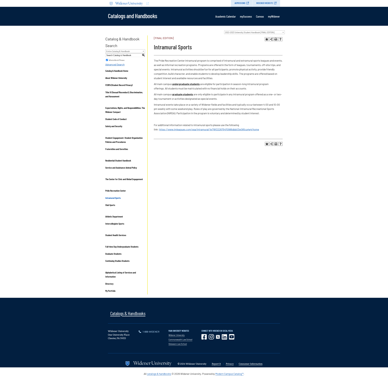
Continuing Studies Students (117, 260)
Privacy (230, 364)
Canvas (260, 16)
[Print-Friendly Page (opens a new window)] (276, 39)
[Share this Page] (271, 39)
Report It (216, 364)
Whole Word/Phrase (116, 60)
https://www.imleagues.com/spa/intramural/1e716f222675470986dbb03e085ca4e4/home (209, 129)
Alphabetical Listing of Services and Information (120, 274)
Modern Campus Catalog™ (229, 373)
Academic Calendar (225, 16)
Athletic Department (114, 216)
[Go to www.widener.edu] (151, 3)
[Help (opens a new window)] (280, 39)
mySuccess (246, 16)
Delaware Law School (178, 344)
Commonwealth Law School (180, 339)
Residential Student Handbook (118, 160)
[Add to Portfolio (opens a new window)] (267, 39)
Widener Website (264, 3)
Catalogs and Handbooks (132, 15)
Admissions (240, 3)
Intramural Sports (113, 197)
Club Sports (110, 205)
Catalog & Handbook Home (116, 70)
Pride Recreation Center (115, 190)
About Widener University (116, 77)
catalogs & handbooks (159, 373)
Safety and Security (113, 126)
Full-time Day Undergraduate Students (121, 246)
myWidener (274, 16)
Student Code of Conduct (116, 119)
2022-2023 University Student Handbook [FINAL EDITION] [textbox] (249, 32)
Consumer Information (251, 364)
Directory (109, 283)
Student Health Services (115, 235)
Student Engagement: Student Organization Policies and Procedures (124, 139)
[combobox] (254, 32)
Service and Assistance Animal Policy (121, 167)
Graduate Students (113, 253)
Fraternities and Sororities (116, 149)
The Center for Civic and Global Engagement (124, 179)
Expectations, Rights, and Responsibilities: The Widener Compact (125, 109)
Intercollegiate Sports (114, 223)
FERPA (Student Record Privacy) (118, 85)
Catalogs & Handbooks (127, 313)
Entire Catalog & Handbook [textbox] (118, 51)
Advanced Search (115, 64)
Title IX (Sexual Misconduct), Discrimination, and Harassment (124, 94)
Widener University (177, 335)
